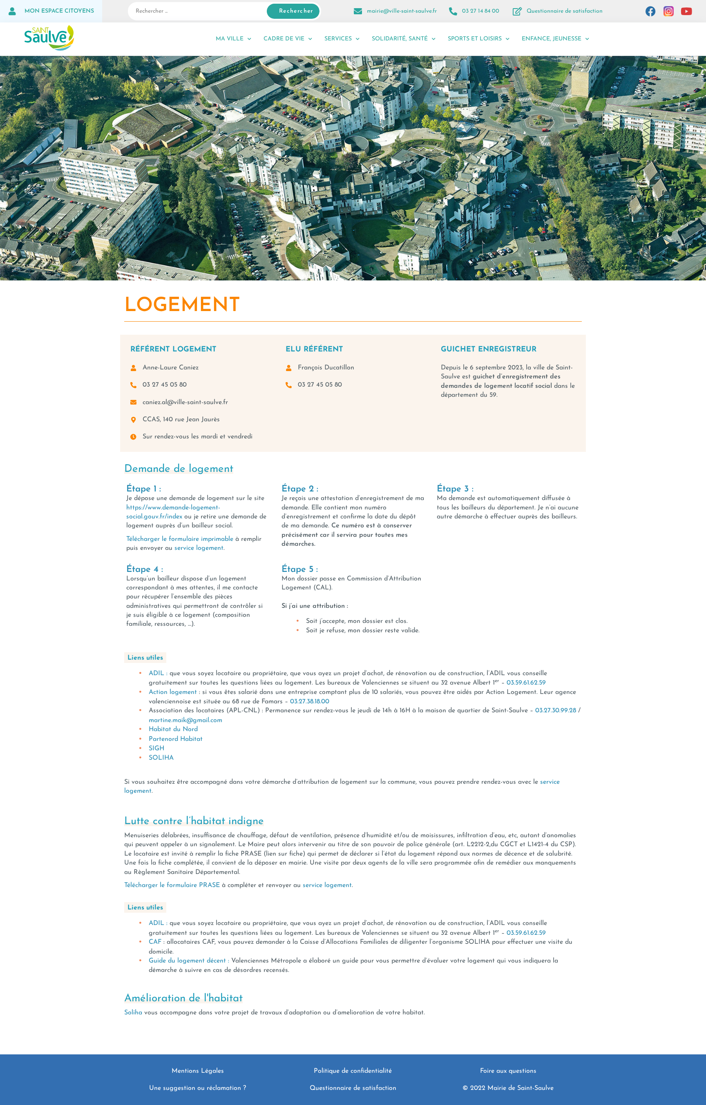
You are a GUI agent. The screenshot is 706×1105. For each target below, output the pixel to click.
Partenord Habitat (176, 739)
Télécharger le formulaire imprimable (179, 539)
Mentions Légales (198, 1071)
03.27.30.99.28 (555, 710)
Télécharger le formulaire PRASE (172, 885)
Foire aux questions (508, 1071)
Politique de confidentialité (353, 1071)
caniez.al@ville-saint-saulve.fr (185, 402)
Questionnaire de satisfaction (565, 11)
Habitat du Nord (173, 729)
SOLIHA (161, 758)
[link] (526, 683)
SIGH (156, 748)
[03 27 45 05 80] (133, 385)
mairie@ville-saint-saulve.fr (402, 11)
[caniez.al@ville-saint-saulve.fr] (133, 402)
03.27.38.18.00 (309, 701)
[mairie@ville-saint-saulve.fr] (358, 11)
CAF (155, 942)
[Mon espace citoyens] (12, 11)
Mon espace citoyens (59, 11)
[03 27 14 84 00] (453, 11)
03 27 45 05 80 (165, 385)
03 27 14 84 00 (480, 11)
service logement (198, 548)
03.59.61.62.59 (526, 683)
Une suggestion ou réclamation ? (197, 1088)
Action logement (173, 692)
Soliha (133, 1012)
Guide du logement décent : (189, 961)
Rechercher (296, 11)
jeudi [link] (364, 710)
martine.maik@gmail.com (185, 720)
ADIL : (158, 673)
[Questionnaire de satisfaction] (518, 11)
